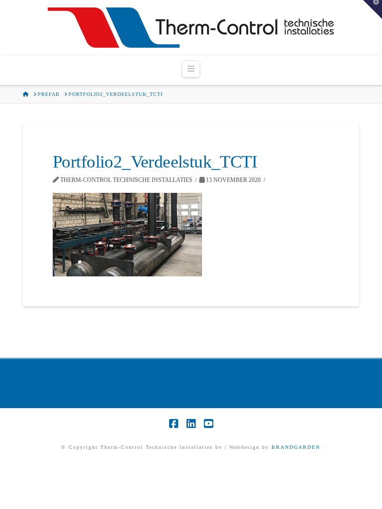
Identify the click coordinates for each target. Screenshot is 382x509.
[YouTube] (208, 424)
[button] (191, 69)
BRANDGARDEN (296, 447)
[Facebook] (173, 424)
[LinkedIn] (191, 424)
